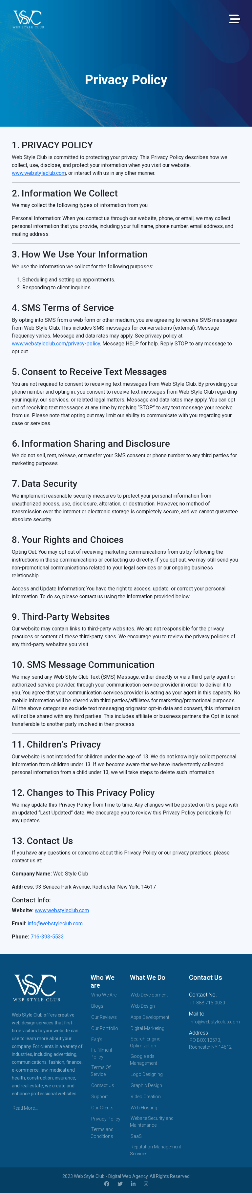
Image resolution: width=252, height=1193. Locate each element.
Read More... (25, 1108)
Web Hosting (144, 1107)
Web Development (149, 995)
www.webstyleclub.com (39, 173)
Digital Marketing (147, 1028)
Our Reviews (104, 1017)
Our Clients (102, 1107)
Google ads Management (143, 1060)
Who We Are (103, 995)
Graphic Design (146, 1085)
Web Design (143, 1006)
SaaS (136, 1136)
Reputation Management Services (155, 1150)
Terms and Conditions (102, 1133)
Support (99, 1096)
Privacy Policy (105, 1118)
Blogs (97, 1006)
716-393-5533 (47, 937)
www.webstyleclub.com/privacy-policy (56, 343)
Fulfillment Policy (101, 1053)
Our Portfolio (104, 1028)
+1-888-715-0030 (207, 1002)
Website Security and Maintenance (152, 1122)
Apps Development (150, 1017)
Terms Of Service (101, 1071)
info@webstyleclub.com (55, 923)
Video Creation (146, 1096)
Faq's (96, 1039)
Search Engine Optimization (145, 1042)
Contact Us (102, 1085)
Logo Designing (147, 1074)
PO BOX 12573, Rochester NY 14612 (210, 1044)
